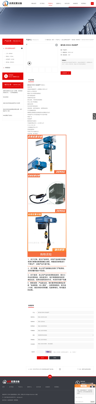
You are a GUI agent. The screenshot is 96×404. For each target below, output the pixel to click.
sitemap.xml (19, 397)
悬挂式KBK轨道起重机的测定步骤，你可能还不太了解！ (12, 110)
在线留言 (75, 3)
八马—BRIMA (9, 53)
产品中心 (50, 3)
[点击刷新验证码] (48, 352)
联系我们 (83, 3)
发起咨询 (92, 401)
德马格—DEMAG (10, 62)
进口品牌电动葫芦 (10, 48)
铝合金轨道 (5, 97)
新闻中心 (58, 3)
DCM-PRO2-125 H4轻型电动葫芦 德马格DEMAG (45, 369)
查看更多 (7, 67)
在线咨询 (64, 73)
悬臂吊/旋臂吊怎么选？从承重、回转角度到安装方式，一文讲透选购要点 (12, 91)
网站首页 (33, 3)
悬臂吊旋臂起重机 (86, 369)
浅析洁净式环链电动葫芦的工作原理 (11, 103)
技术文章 (67, 3)
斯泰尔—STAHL (9, 56)
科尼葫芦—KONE (10, 59)
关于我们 (42, 3)
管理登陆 (16, 400)
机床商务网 (10, 400)
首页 (53, 39)
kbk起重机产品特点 (7, 115)
